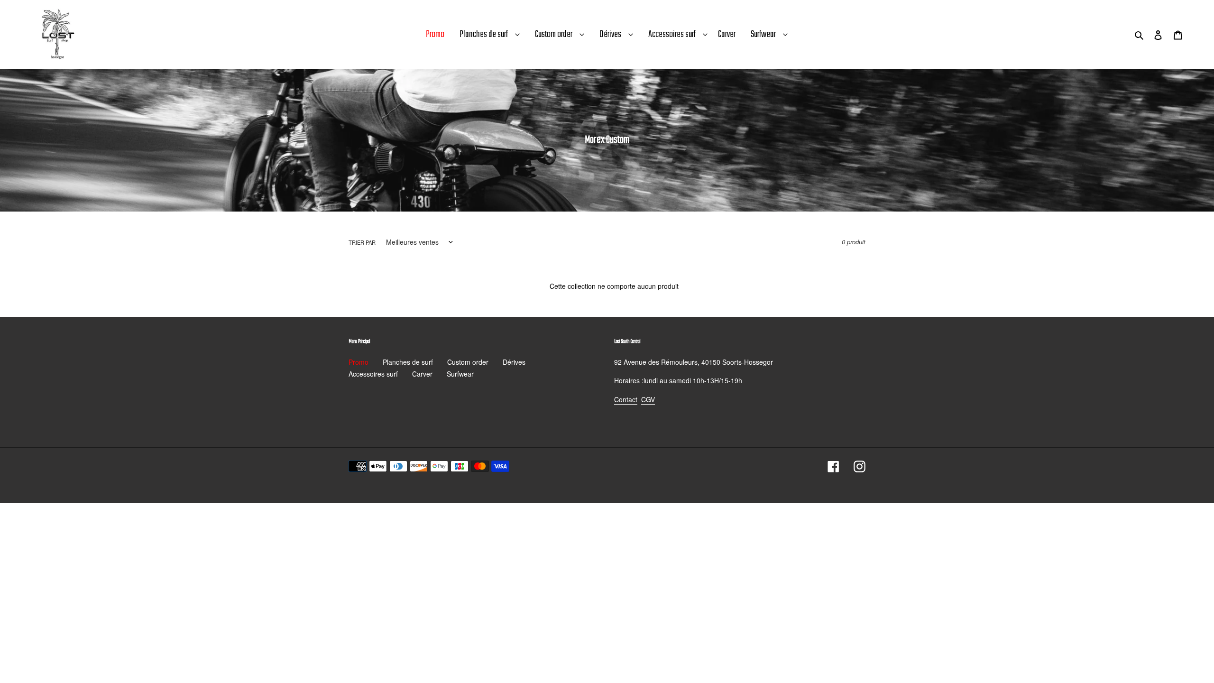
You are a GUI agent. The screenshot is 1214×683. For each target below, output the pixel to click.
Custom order (553, 34)
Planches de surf (484, 34)
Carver (422, 373)
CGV (648, 399)
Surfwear (763, 34)
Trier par (362, 242)
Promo (358, 362)
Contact (625, 399)
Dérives (610, 34)
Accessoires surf (672, 34)
